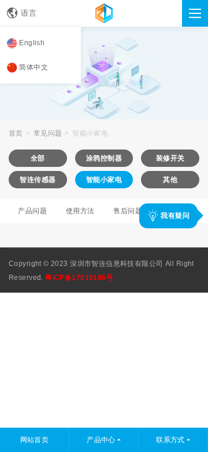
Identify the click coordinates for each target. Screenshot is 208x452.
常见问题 (48, 133)
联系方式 (170, 440)
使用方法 (80, 211)
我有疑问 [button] (174, 216)
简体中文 (33, 67)
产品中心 (101, 440)
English (31, 43)
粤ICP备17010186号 (79, 278)
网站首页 (34, 440)
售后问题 (127, 211)
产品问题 (32, 211)
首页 (16, 133)
